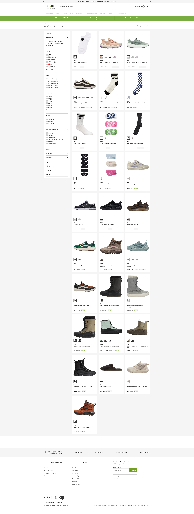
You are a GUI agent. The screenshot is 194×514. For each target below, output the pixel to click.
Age (47, 162)
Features (49, 153)
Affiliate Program (49, 467)
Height (48, 174)
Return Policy (75, 476)
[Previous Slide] (43, 1)
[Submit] (58, 6)
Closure (48, 166)
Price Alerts (75, 473)
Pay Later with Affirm (50, 473)
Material (49, 157)
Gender (48, 116)
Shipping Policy (76, 484)
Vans (45, 23)
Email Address (117, 467)
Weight (48, 170)
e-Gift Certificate (48, 470)
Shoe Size (49, 93)
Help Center (75, 465)
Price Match (75, 470)
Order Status (75, 467)
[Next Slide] (150, 1)
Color (48, 51)
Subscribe (133, 470)
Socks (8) (50, 45)
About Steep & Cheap (57, 462)
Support (85, 462)
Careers (46, 476)
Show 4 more (50, 69)
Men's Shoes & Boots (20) (55, 41)
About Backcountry (49, 465)
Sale (47, 75)
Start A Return (75, 478)
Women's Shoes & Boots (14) (55, 43)
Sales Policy (75, 481)
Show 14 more (50, 110)
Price (48, 149)
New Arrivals (49, 13)
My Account (138, 6)
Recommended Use (52, 129)
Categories (49, 37)
